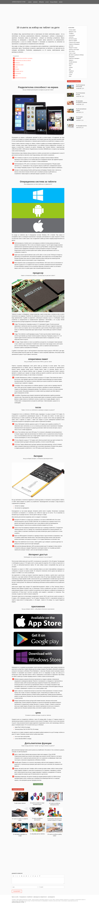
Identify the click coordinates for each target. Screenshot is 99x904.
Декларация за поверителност (40, 896)
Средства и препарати (74, 58)
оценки (29, 2)
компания (35, 2)
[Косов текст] (15, 876)
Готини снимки (72, 29)
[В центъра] (24, 876)
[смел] (13, 876)
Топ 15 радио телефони (79, 117)
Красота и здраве (73, 40)
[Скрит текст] (33, 876)
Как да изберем (53, 2)
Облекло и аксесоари (74, 49)
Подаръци (71, 70)
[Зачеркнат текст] (19, 876)
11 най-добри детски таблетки (37, 833)
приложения (18, 73)
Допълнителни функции (20, 77)
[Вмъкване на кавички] (35, 876)
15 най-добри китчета (81, 125)
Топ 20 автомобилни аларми (81, 109)
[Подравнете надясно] (26, 876)
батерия (17, 69)
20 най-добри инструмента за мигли (81, 101)
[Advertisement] (49, 14)
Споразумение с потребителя (26, 896)
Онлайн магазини (73, 62)
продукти (71, 60)
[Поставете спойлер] (40, 876)
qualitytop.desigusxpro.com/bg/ (18, 1)
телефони (71, 33)
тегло (16, 66)
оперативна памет (19, 64)
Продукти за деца (73, 47)
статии (70, 74)
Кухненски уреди (73, 38)
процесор (17, 62)
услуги (47, 2)
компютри (71, 37)
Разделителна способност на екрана (23, 58)
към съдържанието (39, 784)
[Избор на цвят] (31, 876)
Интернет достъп (19, 71)
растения (71, 46)
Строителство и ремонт (74, 42)
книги (70, 65)
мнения (60, 2)
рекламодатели (51, 896)
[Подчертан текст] (17, 876)
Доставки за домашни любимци (76, 54)
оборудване (71, 56)
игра (70, 69)
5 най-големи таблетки (20, 803)
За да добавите (16, 891)
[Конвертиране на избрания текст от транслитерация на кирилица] (37, 876)
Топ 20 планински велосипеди (80, 85)
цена (16, 75)
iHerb (70, 76)
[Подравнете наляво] (22, 876)
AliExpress (41, 2)
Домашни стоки (72, 31)
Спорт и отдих (72, 53)
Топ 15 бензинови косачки (80, 93)
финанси (71, 63)
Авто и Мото (72, 51)
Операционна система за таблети (23, 60)
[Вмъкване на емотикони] (28, 876)
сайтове (71, 67)
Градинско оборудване (74, 44)
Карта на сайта (15, 896)
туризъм (71, 72)
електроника (72, 35)
